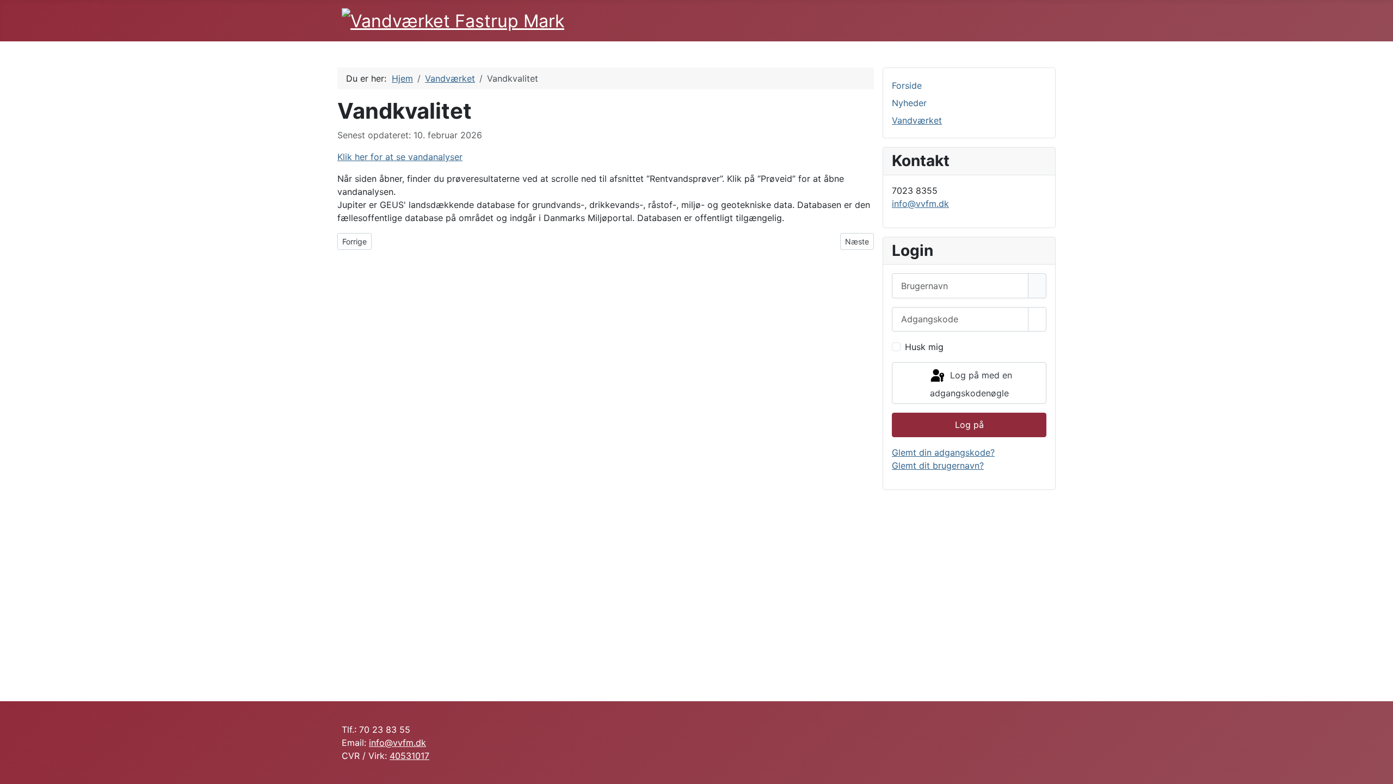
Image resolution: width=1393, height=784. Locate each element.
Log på (969, 424)
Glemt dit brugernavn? (938, 465)
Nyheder (909, 102)
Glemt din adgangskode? (943, 452)
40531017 (409, 755)
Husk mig (924, 346)
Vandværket (917, 120)
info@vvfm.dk (920, 203)
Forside (907, 85)
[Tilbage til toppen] (1379, 770)
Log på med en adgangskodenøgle (971, 384)
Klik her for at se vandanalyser (400, 156)
